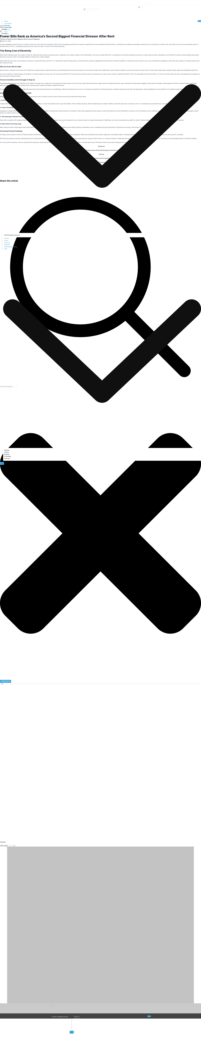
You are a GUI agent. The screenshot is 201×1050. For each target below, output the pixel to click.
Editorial (6, 25)
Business (6, 454)
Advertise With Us (79, 1028)
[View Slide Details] (100, 783)
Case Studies (7, 23)
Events (6, 240)
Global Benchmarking (10, 247)
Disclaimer (77, 1020)
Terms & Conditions (79, 1022)
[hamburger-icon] (199, 21)
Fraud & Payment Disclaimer (82, 1026)
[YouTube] (150, 3)
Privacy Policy (78, 1024)
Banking (6, 450)
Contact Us (77, 1018)
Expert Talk (7, 27)
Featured (6, 242)
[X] (146, 3)
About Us (76, 1016)
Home (6, 21)
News (5, 32)
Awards (6, 238)
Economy (7, 458)
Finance (6, 452)
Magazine (7, 244)
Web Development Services (12, 235)
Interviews (7, 29)
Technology (7, 456)
